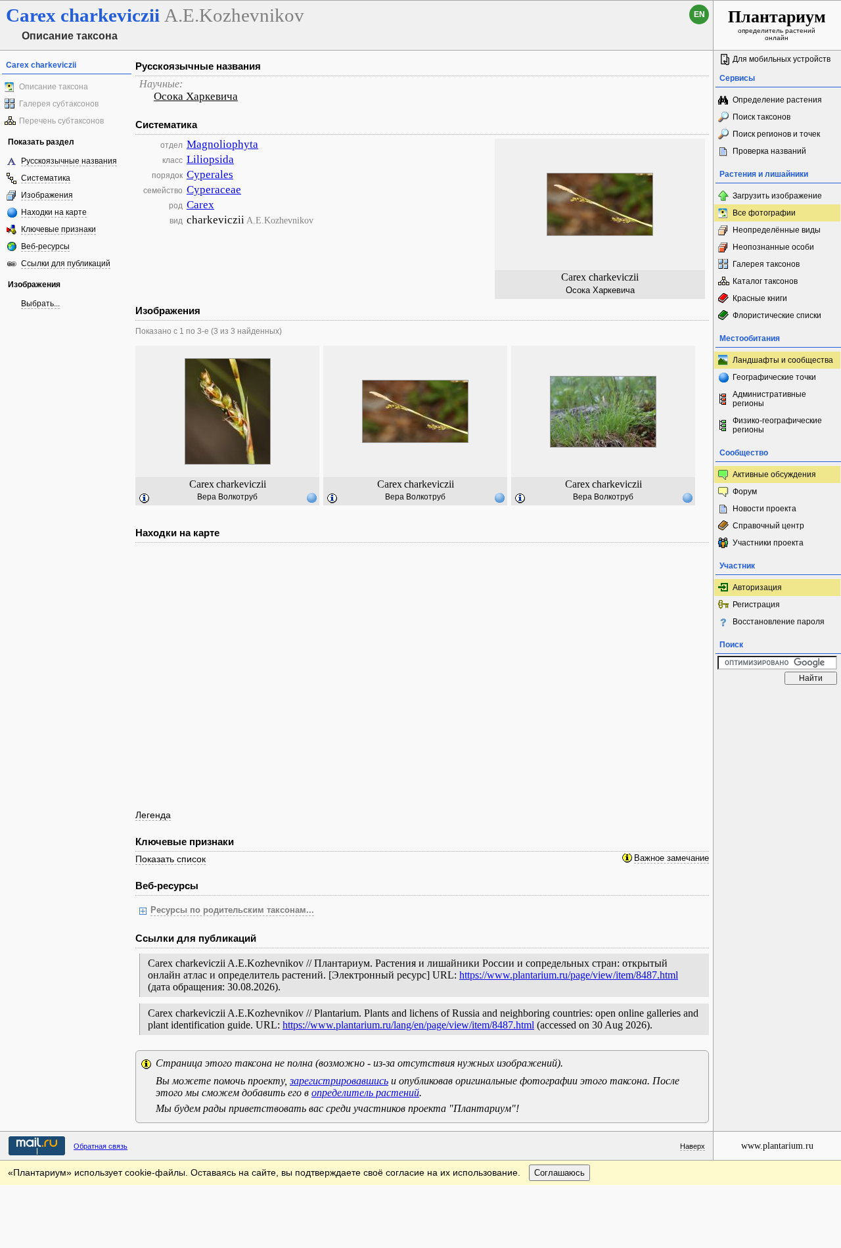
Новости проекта (764, 508)
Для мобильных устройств (781, 59)
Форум (745, 491)
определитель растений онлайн (777, 24)
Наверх (692, 1146)
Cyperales (210, 174)
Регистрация (756, 604)
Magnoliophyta (222, 144)
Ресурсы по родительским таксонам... (232, 910)
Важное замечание (671, 858)
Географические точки (774, 377)
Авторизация (757, 587)
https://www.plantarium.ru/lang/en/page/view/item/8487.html (408, 1024)
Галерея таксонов (766, 264)
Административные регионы (769, 399)
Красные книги (760, 298)
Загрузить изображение (777, 195)
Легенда (153, 815)
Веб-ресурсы (45, 246)
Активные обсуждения (774, 474)
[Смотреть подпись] (144, 499)
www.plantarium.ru (777, 1146)
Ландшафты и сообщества (783, 360)
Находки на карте (54, 212)
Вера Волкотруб (227, 496)
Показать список (170, 859)
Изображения (47, 195)
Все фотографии (764, 213)
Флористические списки (777, 315)
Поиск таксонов (761, 117)
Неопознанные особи (773, 247)
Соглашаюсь (559, 1173)
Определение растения (777, 99)
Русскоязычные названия (69, 161)
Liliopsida (210, 159)
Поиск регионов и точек (776, 134)
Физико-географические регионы (777, 425)
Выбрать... (40, 303)
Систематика (45, 178)
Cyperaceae (214, 189)
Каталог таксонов (765, 281)
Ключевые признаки (58, 229)
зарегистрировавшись (339, 1080)
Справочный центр (768, 525)
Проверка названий (769, 151)
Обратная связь (100, 1146)
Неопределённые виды (777, 230)
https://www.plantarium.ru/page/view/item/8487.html (568, 975)
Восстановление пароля (779, 621)
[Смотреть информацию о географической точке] (311, 497)
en (699, 14)
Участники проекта (768, 542)
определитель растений (365, 1092)
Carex (200, 204)
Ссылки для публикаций (65, 263)
